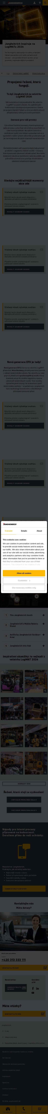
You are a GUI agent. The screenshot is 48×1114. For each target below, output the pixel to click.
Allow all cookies (24, 573)
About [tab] (39, 531)
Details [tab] (24, 531)
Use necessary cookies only (24, 588)
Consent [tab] (8, 531)
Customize (22, 580)
